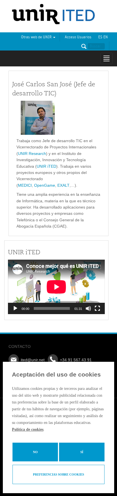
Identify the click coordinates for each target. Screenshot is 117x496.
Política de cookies (27, 429)
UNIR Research (32, 153)
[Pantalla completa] (97, 308)
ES (100, 37)
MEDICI (25, 185)
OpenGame (44, 185)
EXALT (63, 185)
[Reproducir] (15, 308)
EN (105, 37)
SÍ (81, 452)
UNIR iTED (46, 166)
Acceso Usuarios (78, 37)
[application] (56, 287)
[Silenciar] (88, 308)
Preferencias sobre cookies (58, 474)
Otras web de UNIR (37, 37)
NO (35, 452)
